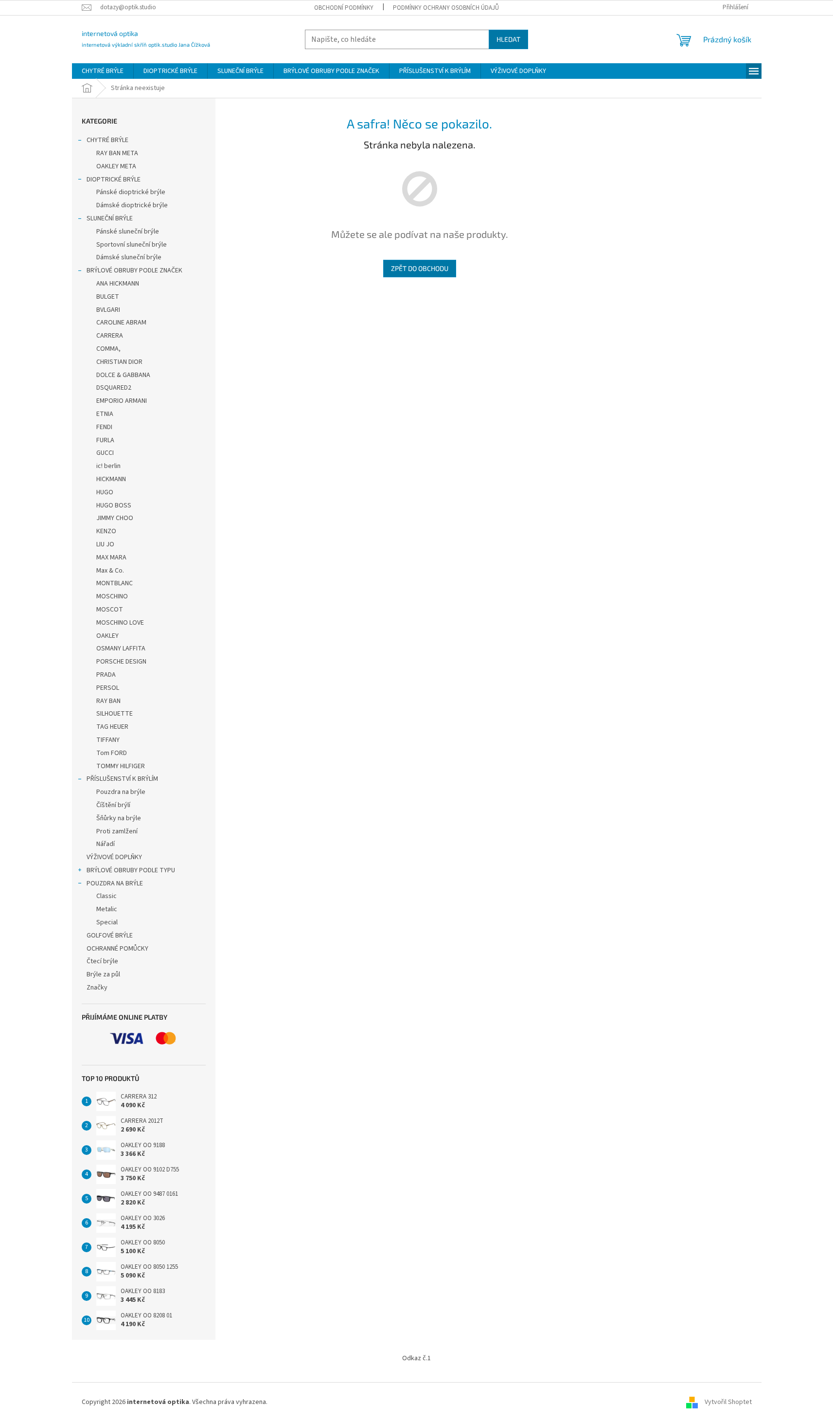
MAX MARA (111, 557)
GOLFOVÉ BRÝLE (110, 935)
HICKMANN (111, 479)
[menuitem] (102, 71)
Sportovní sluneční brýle (131, 245)
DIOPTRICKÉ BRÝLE (114, 179)
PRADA (106, 675)
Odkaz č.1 (416, 1358)
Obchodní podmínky (343, 7)
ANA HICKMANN (117, 283)
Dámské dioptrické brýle (132, 205)
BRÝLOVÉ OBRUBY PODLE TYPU (131, 870)
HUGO (104, 492)
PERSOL (107, 688)
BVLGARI (108, 310)
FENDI (104, 427)
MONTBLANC (114, 583)
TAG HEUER (112, 727)
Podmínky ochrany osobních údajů (446, 7)
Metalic (106, 909)
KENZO (106, 531)
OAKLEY (107, 636)
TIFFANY (108, 740)
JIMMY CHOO (114, 518)
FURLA (105, 440)
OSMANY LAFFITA (120, 648)
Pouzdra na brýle (120, 792)
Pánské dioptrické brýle (130, 192)
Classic (106, 896)
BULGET (107, 297)
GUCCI (105, 453)
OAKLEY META (116, 166)
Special (107, 922)
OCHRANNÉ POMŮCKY (117, 949)
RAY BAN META (117, 153)
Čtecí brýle (102, 961)
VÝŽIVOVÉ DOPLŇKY (114, 857)
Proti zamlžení (117, 831)
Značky (97, 987)
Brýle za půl (103, 974)
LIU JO (105, 544)
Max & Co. (110, 571)
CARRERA (109, 336)
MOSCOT (109, 609)
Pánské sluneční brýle (127, 231)
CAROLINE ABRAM (121, 322)
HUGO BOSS (113, 505)
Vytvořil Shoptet (728, 1402)
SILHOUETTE (114, 714)
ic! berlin (108, 466)
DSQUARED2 (113, 388)
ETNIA (104, 414)
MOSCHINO (112, 596)
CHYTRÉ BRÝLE (107, 140)
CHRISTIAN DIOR (119, 362)
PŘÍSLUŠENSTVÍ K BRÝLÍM (122, 779)
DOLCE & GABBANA (123, 375)
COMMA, (108, 349)
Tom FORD (111, 753)
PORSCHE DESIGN (121, 661)
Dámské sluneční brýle (128, 257)
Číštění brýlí (113, 805)
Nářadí (105, 844)
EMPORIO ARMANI (121, 401)
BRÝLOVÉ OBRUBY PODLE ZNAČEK (134, 270)
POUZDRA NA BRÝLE (115, 883)
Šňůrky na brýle (118, 818)
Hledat (508, 39)
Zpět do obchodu (419, 268)
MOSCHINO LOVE (120, 623)
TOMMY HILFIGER (120, 766)
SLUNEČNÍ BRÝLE (110, 218)
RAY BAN (108, 701)
